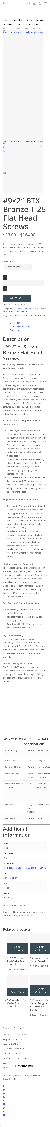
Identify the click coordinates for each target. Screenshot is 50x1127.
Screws (9, 24)
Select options (17, 948)
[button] (45, 3)
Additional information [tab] (20, 326)
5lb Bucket (29, 868)
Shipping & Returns (22, 1058)
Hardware (28, 20)
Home (6, 20)
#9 (9, 315)
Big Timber (20, 315)
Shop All (16, 20)
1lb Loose (19, 868)
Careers (17, 1053)
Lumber (6, 1053)
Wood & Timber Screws (27, 24)
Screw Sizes (8, 262)
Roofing (6, 1058)
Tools (5, 1067)
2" (13, 315)
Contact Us (19, 1048)
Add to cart (17, 298)
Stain (5, 1063)
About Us (18, 1039)
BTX (28, 315)
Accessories (8, 1044)
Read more (18, 992)
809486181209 (10, 878)
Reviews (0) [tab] (15, 330)
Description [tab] (15, 323)
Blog (16, 1044)
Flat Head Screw (38, 315)
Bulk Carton (40, 868)
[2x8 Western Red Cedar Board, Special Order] (17, 985)
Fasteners (40, 20)
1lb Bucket (8, 868)
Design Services (21, 1034)
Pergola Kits (8, 1039)
